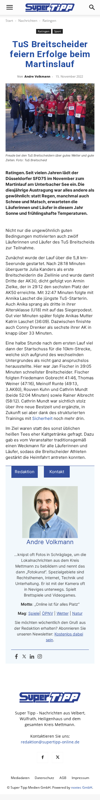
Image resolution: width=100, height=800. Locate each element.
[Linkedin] (31, 656)
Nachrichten (27, 20)
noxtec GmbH (81, 787)
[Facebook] (16, 656)
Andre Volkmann (37, 76)
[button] (9, 7)
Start (9, 20)
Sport (57, 31)
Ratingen (49, 20)
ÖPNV (47, 613)
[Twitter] (24, 656)
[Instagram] (39, 656)
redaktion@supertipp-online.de (50, 742)
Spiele (33, 613)
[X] (57, 757)
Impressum (80, 777)
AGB (62, 777)
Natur (77, 613)
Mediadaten (20, 777)
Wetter (63, 613)
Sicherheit (42, 418)
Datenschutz (44, 777)
